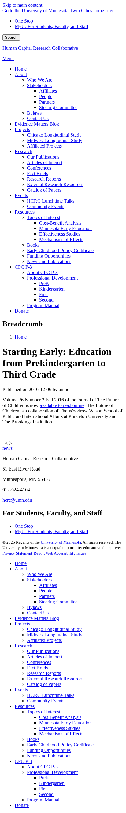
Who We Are (39, 574)
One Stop (24, 21)
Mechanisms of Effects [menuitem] (61, 239)
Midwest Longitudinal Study (54, 634)
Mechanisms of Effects (61, 733)
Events (21, 689)
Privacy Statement (17, 553)
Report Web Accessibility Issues (60, 553)
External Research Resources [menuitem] (55, 184)
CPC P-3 (23, 761)
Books (33, 739)
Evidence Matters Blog (37, 618)
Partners (47, 596)
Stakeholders (39, 579)
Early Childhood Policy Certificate (60, 744)
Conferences (39, 662)
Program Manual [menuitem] (43, 305)
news (7, 448)
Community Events (45, 700)
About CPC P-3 (42, 766)
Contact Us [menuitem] (38, 118)
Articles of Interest (44, 656)
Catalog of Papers (44, 684)
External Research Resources (55, 678)
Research (23, 645)
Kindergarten (52, 783)
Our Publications (43, 651)
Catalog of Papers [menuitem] (44, 189)
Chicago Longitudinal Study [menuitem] (54, 134)
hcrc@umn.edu (17, 500)
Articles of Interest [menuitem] (44, 162)
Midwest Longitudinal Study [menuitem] (54, 140)
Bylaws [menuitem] (34, 112)
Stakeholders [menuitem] (39, 85)
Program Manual (43, 799)
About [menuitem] (21, 74)
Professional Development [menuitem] (52, 277)
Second (46, 794)
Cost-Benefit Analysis (60, 717)
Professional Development (52, 772)
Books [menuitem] (33, 244)
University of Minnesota (61, 542)
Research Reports (44, 673)
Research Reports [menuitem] (44, 178)
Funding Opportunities (49, 750)
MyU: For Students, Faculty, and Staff (51, 26)
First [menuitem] (43, 294)
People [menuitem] (45, 96)
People (45, 590)
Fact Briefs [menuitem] (37, 173)
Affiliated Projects (44, 640)
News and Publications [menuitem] (49, 261)
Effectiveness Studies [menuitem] (59, 233)
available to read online (62, 405)
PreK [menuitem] (44, 283)
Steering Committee (58, 601)
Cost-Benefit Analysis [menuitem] (60, 222)
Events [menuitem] (21, 195)
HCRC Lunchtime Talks (50, 695)
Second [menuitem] (46, 299)
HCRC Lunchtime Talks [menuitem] (50, 200)
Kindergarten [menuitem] (52, 288)
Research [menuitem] (23, 151)
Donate (22, 805)
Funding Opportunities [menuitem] (49, 255)
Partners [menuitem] (47, 101)
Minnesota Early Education (65, 722)
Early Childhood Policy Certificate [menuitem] (60, 250)
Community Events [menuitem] (45, 206)
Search (11, 37)
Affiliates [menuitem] (48, 90)
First (43, 788)
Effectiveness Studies (59, 728)
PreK (44, 777)
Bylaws (34, 607)
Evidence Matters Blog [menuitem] (37, 123)
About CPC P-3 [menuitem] (42, 272)
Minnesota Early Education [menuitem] (65, 228)
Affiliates (48, 585)
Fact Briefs (37, 667)
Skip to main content (22, 5)
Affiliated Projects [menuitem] (44, 145)
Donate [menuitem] (22, 310)
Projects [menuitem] (22, 129)
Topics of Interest (43, 711)
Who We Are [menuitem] (39, 79)
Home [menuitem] (21, 68)
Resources (25, 706)
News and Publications (49, 755)
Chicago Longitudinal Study (54, 629)
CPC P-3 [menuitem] (23, 266)
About (21, 568)
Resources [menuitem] (25, 211)
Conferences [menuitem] (39, 167)
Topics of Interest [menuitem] (43, 217)
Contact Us (38, 612)
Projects (22, 623)
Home (21, 336)
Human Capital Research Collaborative (40, 48)
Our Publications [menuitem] (43, 156)
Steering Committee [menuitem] (58, 107)
